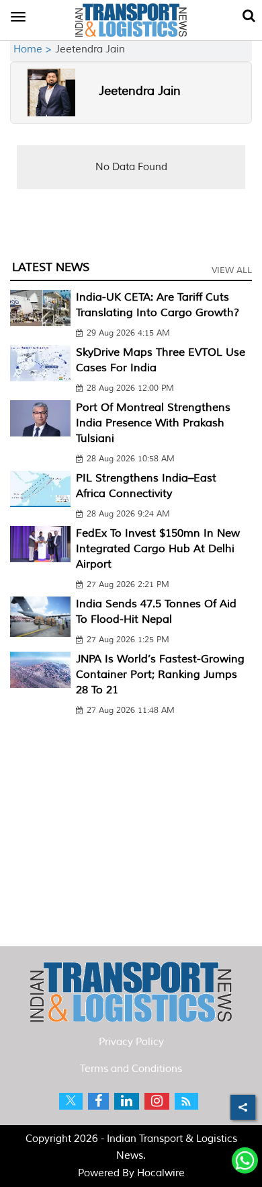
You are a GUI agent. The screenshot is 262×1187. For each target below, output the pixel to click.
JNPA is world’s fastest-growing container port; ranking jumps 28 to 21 (160, 674)
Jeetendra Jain (140, 90)
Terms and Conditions (131, 1069)
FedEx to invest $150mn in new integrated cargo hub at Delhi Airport (158, 549)
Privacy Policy (131, 1042)
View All (232, 270)
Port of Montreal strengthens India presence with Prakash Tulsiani (153, 423)
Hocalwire (161, 1173)
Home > (34, 49)
